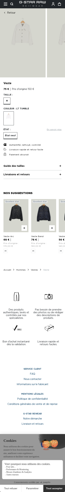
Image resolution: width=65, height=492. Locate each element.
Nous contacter (32, 379)
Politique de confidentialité (32, 399)
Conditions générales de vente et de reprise (32, 404)
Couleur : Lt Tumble (16, 109)
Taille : (8, 95)
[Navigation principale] (6, 4)
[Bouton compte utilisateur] (54, 4)
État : (7, 129)
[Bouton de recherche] (13, 4)
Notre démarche (32, 419)
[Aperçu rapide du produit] (24, 228)
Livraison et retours (32, 424)
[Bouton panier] (59, 4)
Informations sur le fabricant (32, 384)
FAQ (32, 374)
